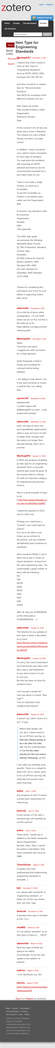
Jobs (20, 1014)
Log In (41, 5)
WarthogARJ (23, 57)
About (26, 1014)
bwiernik (21, 810)
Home (7, 23)
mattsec (21, 970)
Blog (8, 1008)
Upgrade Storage (44, 18)
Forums (43, 23)
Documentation (30, 23)
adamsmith (23, 308)
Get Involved (10, 29)
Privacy (24, 1011)
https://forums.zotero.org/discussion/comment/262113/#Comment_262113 (32, 646)
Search (11, 64)
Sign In (19, 998)
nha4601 (21, 927)
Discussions (13, 58)
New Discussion (11, 45)
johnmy (21, 982)
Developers (25, 1008)
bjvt (19, 888)
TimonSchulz (24, 864)
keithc (20, 791)
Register (49, 5)
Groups (16, 23)
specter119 (22, 398)
